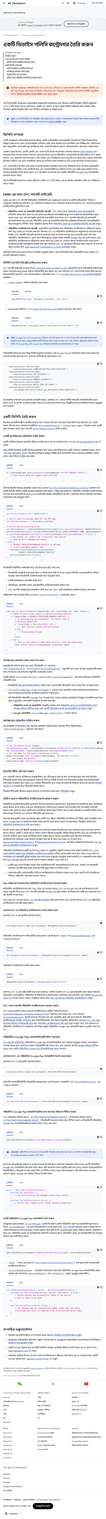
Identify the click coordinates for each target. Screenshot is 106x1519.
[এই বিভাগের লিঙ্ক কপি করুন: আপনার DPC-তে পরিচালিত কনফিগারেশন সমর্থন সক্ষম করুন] (60, 910)
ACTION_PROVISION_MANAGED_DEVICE (21, 1120)
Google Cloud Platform (12, 1486)
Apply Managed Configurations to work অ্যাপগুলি (47, 247)
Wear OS (75, 1401)
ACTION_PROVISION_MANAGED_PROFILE (69, 488)
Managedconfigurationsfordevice (18, 842)
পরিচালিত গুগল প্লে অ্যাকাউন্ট (81, 211)
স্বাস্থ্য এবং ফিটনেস (44, 1405)
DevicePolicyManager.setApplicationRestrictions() (26, 1014)
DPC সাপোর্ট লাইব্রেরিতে (14, 1042)
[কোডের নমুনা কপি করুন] (101, 296)
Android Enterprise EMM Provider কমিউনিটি (56, 268)
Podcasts (6, 1422)
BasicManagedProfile (88, 442)
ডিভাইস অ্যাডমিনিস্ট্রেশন (65, 1335)
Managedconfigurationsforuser (51, 842)
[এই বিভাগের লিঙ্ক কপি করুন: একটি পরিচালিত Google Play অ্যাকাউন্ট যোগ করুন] (56, 1218)
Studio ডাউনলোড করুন (46, 1445)
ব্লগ (4, 1418)
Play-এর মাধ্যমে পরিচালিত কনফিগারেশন (68, 998)
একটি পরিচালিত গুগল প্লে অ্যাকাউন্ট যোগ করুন (65, 708)
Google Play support (80, 1441)
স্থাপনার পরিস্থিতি (55, 122)
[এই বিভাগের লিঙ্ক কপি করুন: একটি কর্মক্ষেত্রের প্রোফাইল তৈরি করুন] (47, 436)
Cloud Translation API (37, 25)
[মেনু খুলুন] (4, 3)
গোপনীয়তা (41, 1414)
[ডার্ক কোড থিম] (98, 296)
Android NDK (42, 1449)
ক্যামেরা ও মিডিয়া (43, 1410)
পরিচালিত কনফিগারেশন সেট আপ (18, 825)
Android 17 (7, 1433)
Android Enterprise (14, 13)
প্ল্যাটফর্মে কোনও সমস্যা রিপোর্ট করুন (85, 1433)
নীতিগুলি (65, 791)
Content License (36, 1368)
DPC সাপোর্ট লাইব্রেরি (17, 860)
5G (38, 1418)
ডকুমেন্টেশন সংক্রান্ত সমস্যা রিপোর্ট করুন (86, 1437)
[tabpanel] (55, 299)
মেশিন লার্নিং (41, 1401)
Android (6, 1397)
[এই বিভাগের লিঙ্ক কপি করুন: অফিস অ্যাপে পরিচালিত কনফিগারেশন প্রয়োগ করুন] (61, 798)
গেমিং (39, 1397)
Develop (24, 35)
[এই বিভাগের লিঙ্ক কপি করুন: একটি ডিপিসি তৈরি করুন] (38, 417)
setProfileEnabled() (14, 729)
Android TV (76, 1414)
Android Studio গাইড (45, 1433)
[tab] (14, 291)
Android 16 (7, 1437)
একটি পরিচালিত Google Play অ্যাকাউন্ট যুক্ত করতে (36, 1048)
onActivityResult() (49, 595)
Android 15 (7, 1441)
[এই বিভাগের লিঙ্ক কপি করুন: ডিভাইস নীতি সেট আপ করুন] (36, 771)
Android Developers (10, 35)
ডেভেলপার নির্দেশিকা (44, 1437)
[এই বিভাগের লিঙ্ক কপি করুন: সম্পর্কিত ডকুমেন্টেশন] (34, 1329)
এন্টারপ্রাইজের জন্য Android (13, 1401)
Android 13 (7, 1449)
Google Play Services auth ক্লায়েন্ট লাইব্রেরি (81, 274)
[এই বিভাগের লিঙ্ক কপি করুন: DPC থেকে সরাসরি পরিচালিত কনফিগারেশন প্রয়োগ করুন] (61, 1006)
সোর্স (4, 1410)
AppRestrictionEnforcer (37, 1359)
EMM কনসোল (86, 151)
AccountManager (33, 1224)
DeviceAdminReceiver (49, 425)
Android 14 (7, 1445)
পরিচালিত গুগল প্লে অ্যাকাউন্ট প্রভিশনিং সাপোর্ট (74, 224)
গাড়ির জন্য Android (79, 1410)
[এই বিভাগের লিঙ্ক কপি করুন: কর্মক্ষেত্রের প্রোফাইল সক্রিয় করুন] (41, 720)
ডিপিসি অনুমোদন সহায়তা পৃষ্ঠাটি (29, 94)
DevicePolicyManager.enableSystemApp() (30, 690)
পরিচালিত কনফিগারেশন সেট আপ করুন (55, 1023)
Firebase (6, 1482)
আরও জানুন (52, 94)
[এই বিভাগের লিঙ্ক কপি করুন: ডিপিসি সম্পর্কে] (25, 135)
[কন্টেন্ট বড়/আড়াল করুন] (22, 52)
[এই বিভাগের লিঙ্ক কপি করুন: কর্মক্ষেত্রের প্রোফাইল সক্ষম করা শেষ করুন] (47, 660)
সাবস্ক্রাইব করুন (43, 1506)
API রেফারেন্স (42, 1441)
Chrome (6, 1478)
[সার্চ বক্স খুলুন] (63, 3)
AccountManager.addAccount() (48, 713)
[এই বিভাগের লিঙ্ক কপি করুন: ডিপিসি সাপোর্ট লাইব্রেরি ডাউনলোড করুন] (49, 263)
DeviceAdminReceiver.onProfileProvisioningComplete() (32, 669)
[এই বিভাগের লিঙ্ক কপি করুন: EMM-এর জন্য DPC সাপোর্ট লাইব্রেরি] (54, 194)
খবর (4, 1414)
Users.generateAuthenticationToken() (55, 1263)
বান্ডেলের (27, 1020)
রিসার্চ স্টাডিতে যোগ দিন (80, 1445)
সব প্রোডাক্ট (7, 1490)
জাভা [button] (21, 465)
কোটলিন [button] (28, 291)
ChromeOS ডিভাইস (79, 1405)
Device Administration (43, 428)
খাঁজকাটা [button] (15, 291)
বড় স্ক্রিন (75, 1397)
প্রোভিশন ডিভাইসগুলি (18, 1343)
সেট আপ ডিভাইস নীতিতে (29, 685)
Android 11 (7, 1458)
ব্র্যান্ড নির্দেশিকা (29, 1500)
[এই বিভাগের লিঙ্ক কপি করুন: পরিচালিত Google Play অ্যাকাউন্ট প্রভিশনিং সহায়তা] (62, 1037)
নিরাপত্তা (6, 1405)
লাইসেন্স (17, 1500)
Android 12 (7, 1453)
